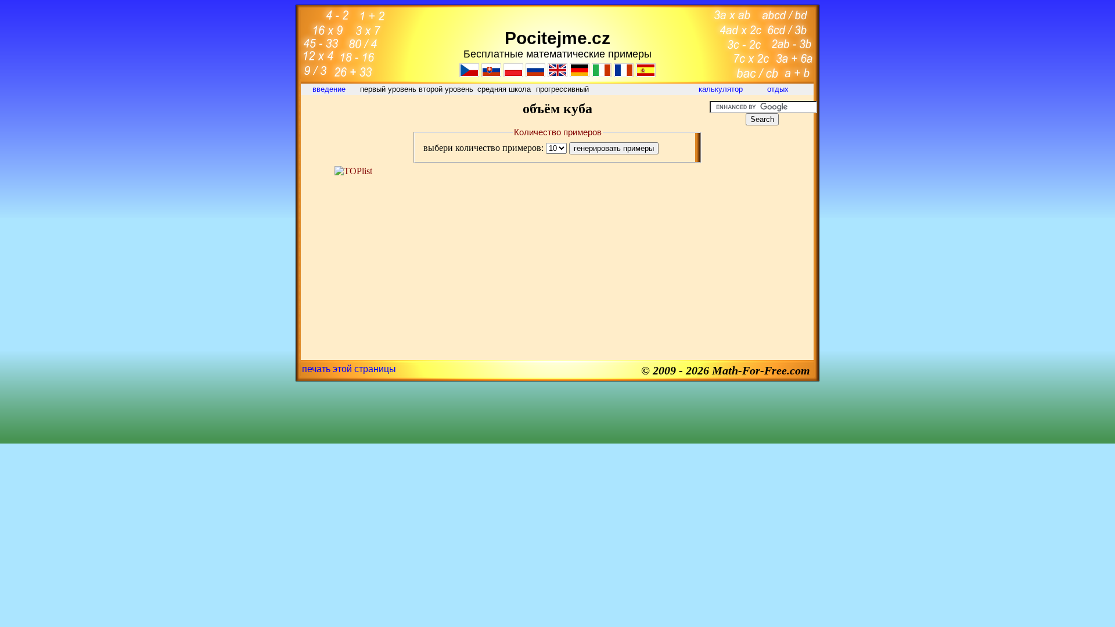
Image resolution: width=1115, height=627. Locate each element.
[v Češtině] (469, 74)
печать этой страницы (349, 369)
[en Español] (646, 74)
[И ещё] (535, 74)
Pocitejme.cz (557, 38)
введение (330, 89)
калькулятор (721, 89)
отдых (779, 89)
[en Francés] (624, 74)
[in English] (557, 74)
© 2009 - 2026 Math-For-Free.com (725, 370)
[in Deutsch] (579, 74)
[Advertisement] (353, 127)
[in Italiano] (602, 74)
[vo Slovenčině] (491, 74)
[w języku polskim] (513, 74)
